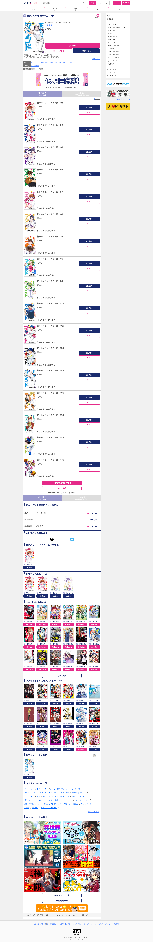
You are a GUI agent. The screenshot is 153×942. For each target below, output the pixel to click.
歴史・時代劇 (29, 804)
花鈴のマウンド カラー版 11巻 (50, 326)
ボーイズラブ (53, 793)
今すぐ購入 (72, 46)
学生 (44, 796)
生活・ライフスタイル (49, 808)
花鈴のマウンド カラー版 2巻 (50, 125)
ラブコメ (43, 793)
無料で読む (29, 624)
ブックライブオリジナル (52, 804)
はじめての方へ (112, 72)
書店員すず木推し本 (79, 793)
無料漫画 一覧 (62, 900)
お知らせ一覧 (111, 75)
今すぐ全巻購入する (62, 483)
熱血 (70, 800)
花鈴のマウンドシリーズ (39, 62)
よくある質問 (111, 69)
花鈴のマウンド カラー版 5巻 (50, 192)
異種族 (26, 808)
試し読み (89, 107)
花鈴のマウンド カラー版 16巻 (50, 437)
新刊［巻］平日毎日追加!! (117, 27)
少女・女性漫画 (113, 52)
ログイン (117, 3)
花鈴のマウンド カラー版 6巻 (50, 214)
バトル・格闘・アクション (59, 789)
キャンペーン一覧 (62, 895)
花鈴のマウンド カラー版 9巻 (50, 281)
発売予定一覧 (112, 49)
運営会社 (36, 924)
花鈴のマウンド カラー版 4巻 (50, 169)
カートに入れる (58, 51)
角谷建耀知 (49, 22)
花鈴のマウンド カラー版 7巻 (50, 236)
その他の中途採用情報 (122, 99)
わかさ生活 (35, 66)
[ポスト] (52, 539)
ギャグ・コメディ (78, 796)
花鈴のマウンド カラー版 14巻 (50, 393)
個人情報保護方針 (52, 924)
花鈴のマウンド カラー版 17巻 (50, 460)
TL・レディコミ (113, 58)
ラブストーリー (42, 789)
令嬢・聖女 (65, 793)
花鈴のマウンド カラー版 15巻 (50, 415)
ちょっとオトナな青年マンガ (58, 796)
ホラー (86, 800)
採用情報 (43, 924)
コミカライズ (29, 796)
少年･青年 (48, 25)
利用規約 (116, 924)
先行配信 (35, 808)
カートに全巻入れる (62, 488)
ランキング (112, 42)
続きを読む (96, 59)
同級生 (75, 804)
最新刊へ (97, 99)
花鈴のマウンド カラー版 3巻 (50, 147)
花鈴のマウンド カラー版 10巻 (50, 303)
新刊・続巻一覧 (113, 46)
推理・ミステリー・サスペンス (35, 800)
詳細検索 (111, 64)
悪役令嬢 (67, 804)
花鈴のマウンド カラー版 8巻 (50, 259)
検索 (92, 3)
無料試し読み (86, 51)
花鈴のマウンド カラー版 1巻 (50, 103)
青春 (82, 804)
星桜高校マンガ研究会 (62, 22)
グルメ (39, 804)
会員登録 (126, 3)
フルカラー (53, 62)
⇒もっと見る (93, 812)
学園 (60, 62)
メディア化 (112, 39)
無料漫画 (111, 33)
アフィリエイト (89, 924)
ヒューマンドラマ (30, 793)
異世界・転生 (76, 789)
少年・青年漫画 (113, 55)
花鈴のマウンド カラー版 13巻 (50, 370)
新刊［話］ (112, 30)
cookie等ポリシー (77, 924)
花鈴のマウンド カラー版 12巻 (50, 348)
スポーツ (70, 62)
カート (89, 112)
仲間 (64, 62)
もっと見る (62, 675)
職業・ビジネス (60, 800)
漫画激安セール (113, 36)
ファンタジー (29, 789)
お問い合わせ (109, 924)
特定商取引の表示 (64, 924)
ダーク (89, 804)
